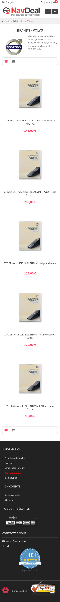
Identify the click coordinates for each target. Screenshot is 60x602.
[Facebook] (3, 546)
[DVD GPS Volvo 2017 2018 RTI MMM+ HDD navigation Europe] (30, 307)
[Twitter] (7, 546)
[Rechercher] (42, 2)
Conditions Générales (14, 458)
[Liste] (13, 61)
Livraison (8, 463)
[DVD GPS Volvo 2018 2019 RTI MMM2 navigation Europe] (30, 236)
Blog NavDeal (10, 477)
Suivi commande (12, 495)
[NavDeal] (26, 12)
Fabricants (18, 21)
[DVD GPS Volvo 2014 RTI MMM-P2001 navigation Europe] (30, 378)
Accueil (5, 21)
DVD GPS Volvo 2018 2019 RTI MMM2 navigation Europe (30, 263)
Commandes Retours (14, 467)
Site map (8, 500)
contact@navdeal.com (15, 541)
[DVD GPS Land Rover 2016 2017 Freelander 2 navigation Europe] (30, 93)
